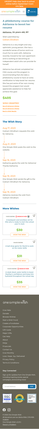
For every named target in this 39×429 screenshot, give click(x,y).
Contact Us (7, 350)
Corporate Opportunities (13, 327)
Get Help (6, 336)
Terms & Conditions (11, 363)
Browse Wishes (9, 317)
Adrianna (7, 32)
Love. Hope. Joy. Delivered (14, 356)
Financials (7, 346)
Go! (31, 386)
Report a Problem (9, 424)
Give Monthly (8, 353)
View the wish (19, 235)
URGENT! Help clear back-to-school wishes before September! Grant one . (19, 3)
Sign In (32, 12)
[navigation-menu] (23, 11)
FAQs (5, 343)
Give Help (7, 310)
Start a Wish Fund (10, 320)
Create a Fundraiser (11, 323)
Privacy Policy (8, 359)
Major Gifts (7, 333)
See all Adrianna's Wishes (11, 106)
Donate (6, 313)
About (5, 340)
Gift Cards (7, 330)
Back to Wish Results (9, 111)
